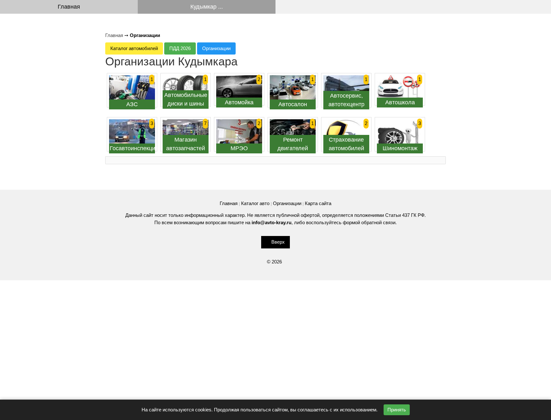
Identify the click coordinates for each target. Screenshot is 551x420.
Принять (396, 409)
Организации (216, 48)
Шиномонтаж (400, 148)
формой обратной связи (369, 222)
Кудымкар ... (206, 7)
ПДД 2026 (180, 48)
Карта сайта (318, 203)
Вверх (278, 242)
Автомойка (239, 102)
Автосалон (292, 104)
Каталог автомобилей (134, 48)
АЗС (132, 104)
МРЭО (239, 148)
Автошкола (400, 102)
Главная (69, 7)
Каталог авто (255, 203)
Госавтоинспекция (134, 148)
